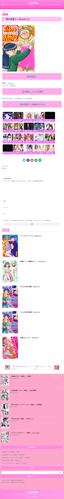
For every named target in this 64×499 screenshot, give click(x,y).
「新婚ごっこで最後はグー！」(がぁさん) (32, 261)
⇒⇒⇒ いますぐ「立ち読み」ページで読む (17, 98)
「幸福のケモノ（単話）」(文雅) (20, 376)
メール (5, 207)
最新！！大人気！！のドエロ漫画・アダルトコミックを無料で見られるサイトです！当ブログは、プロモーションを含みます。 (32, 494)
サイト (4, 214)
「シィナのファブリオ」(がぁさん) (30, 236)
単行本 (13, 85)
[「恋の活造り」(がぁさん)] (35, 160)
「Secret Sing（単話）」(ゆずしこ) (21, 418)
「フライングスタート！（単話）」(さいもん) (24, 433)
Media (18, 480)
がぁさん (10, 83)
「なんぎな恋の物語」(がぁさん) (29, 286)
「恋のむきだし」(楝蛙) (8, 480)
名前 (4, 201)
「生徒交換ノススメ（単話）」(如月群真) (23, 390)
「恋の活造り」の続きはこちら (32, 104)
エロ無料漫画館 (32, 3)
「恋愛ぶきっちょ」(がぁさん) (28, 337)
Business (19, 482)
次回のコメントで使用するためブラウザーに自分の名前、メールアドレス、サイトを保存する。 (28, 220)
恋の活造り (32, 76)
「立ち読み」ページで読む (32, 91)
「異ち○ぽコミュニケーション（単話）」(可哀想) (26, 404)
